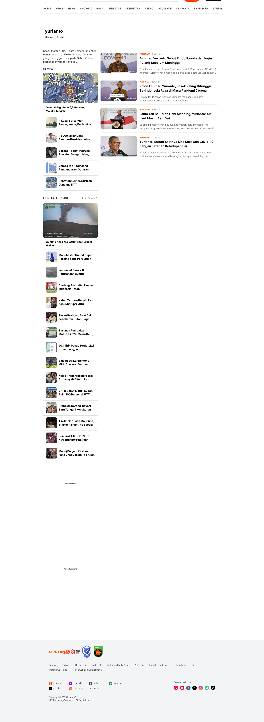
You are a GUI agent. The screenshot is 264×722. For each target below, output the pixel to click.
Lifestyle (114, 8)
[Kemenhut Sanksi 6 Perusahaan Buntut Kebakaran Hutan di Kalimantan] (51, 272)
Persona (144, 82)
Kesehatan (132, 8)
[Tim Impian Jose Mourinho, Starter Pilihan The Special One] (51, 422)
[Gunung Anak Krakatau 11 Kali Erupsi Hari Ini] (70, 220)
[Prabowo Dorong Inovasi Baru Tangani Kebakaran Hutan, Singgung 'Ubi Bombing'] (51, 407)
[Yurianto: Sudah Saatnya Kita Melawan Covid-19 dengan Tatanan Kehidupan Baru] (119, 146)
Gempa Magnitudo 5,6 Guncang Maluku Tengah (65, 109)
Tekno (149, 8)
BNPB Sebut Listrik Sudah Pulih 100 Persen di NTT (76, 392)
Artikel (60, 37)
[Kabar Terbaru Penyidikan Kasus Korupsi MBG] (51, 302)
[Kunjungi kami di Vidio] (176, 688)
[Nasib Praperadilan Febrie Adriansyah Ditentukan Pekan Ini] (51, 377)
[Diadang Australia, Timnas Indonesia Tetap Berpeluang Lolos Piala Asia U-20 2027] (51, 287)
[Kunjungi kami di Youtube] (182, 688)
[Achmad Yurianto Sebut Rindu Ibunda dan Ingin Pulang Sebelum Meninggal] (119, 63)
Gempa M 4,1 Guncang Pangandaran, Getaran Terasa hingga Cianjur (74, 169)
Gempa (48, 69)
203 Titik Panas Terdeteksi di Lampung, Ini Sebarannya (76, 349)
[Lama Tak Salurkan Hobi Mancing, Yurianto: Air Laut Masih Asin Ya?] (119, 118)
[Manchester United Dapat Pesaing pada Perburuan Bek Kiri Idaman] (51, 257)
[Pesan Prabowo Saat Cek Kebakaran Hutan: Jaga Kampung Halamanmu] (51, 317)
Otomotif (165, 8)
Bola (99, 8)
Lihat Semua (88, 198)
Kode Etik (96, 665)
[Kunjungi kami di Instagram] (200, 688)
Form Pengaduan (158, 665)
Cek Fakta (183, 8)
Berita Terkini (55, 198)
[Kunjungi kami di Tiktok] (213, 688)
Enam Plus (201, 8)
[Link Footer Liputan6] (64, 651)
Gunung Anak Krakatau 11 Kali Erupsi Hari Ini (69, 243)
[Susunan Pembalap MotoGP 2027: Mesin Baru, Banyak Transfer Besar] (51, 332)
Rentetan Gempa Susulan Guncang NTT (75, 182)
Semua (49, 37)
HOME (47, 8)
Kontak (52, 665)
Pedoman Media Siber (118, 665)
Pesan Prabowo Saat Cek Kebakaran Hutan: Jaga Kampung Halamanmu (75, 319)
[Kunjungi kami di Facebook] (188, 688)
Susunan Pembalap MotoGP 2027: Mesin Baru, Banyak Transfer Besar (76, 334)
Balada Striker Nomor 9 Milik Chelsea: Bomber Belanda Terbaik (74, 364)
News (59, 8)
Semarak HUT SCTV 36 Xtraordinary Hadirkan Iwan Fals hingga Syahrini (75, 439)
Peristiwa (145, 54)
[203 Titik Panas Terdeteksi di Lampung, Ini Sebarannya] (51, 347)
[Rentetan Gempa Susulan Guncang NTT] (51, 182)
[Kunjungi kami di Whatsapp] (207, 688)
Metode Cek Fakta (58, 669)
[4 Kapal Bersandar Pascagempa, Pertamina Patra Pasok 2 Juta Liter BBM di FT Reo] (51, 122)
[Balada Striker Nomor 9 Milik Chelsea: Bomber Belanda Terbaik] (51, 362)
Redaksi (65, 665)
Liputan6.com (74, 697)
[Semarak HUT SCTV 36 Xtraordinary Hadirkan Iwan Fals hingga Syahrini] (51, 438)
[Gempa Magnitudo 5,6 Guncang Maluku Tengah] (70, 88)
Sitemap (139, 665)
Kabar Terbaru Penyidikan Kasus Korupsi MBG (76, 302)
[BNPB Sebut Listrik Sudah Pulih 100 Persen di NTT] (51, 392)
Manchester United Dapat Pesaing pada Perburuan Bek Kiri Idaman (76, 258)
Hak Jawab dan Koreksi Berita (88, 669)
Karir (194, 665)
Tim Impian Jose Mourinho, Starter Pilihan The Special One (76, 424)
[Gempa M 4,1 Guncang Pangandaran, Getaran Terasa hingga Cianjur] (51, 167)
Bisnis (71, 8)
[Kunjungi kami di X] (194, 688)
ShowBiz (86, 8)
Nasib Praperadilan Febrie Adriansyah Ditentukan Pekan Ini (76, 379)
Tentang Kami (179, 665)
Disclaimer (80, 665)
